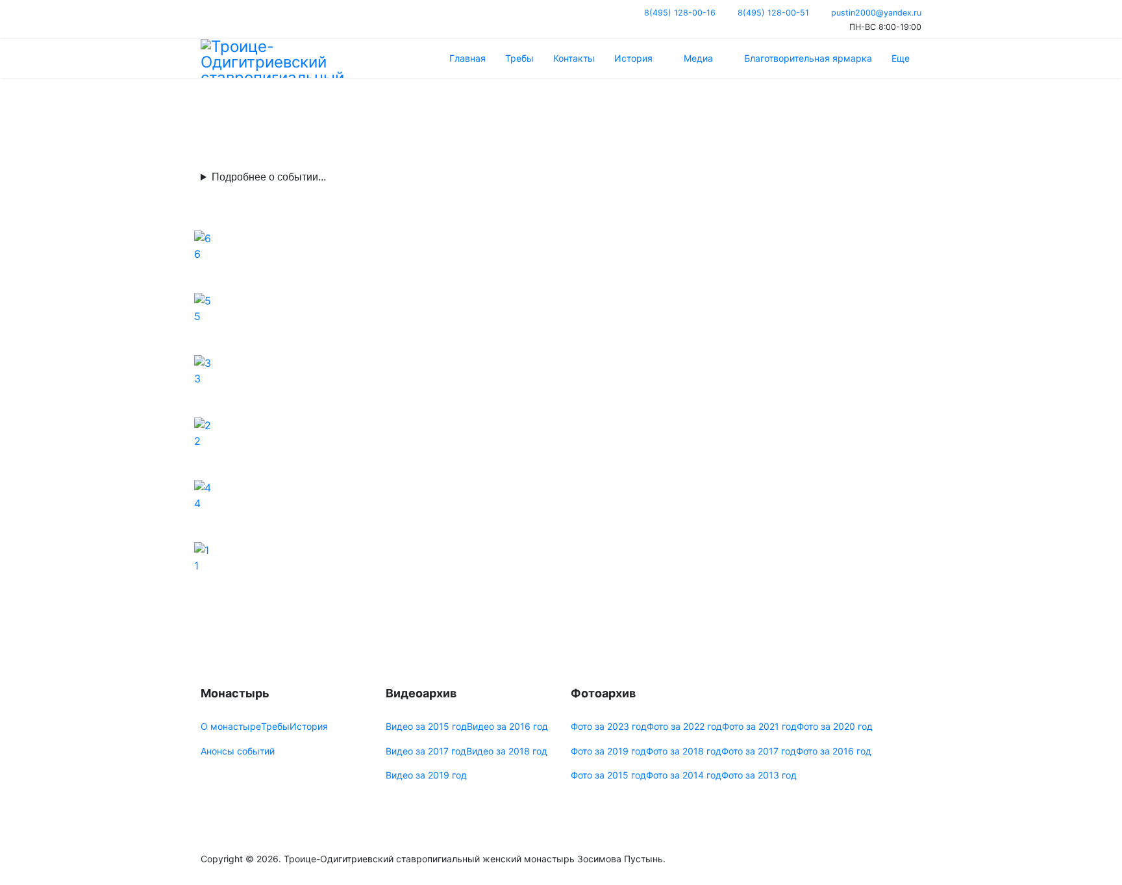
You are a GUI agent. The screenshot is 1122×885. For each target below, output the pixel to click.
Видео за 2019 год (426, 774)
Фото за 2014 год (683, 774)
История (633, 58)
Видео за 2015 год (426, 726)
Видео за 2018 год (506, 750)
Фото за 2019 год (608, 750)
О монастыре (231, 726)
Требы (519, 58)
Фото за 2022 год (684, 726)
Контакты (574, 58)
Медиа (698, 58)
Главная (467, 58)
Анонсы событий (238, 750)
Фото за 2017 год (758, 750)
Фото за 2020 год (835, 726)
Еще (900, 58)
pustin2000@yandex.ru (876, 13)
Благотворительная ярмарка (808, 58)
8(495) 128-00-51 (773, 13)
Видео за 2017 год (426, 750)
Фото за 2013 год (759, 774)
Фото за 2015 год (608, 774)
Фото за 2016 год (833, 750)
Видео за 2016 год (507, 726)
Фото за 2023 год (609, 726)
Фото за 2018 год (683, 750)
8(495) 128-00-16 (680, 13)
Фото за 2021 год (759, 726)
